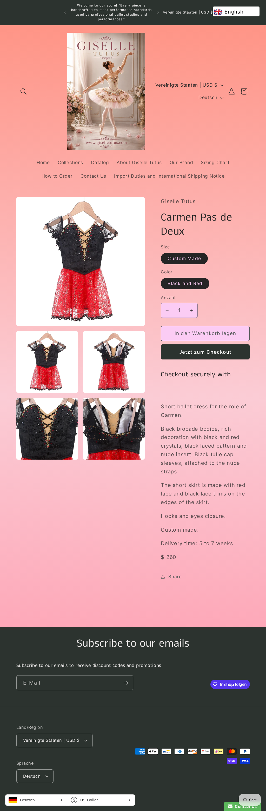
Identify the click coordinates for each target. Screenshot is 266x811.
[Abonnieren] (126, 682)
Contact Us (244, 806)
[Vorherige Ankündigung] (64, 12)
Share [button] (175, 576)
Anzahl (168, 297)
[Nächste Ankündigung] (158, 12)
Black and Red (185, 283)
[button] (23, 91)
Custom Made (184, 258)
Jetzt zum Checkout (205, 352)
